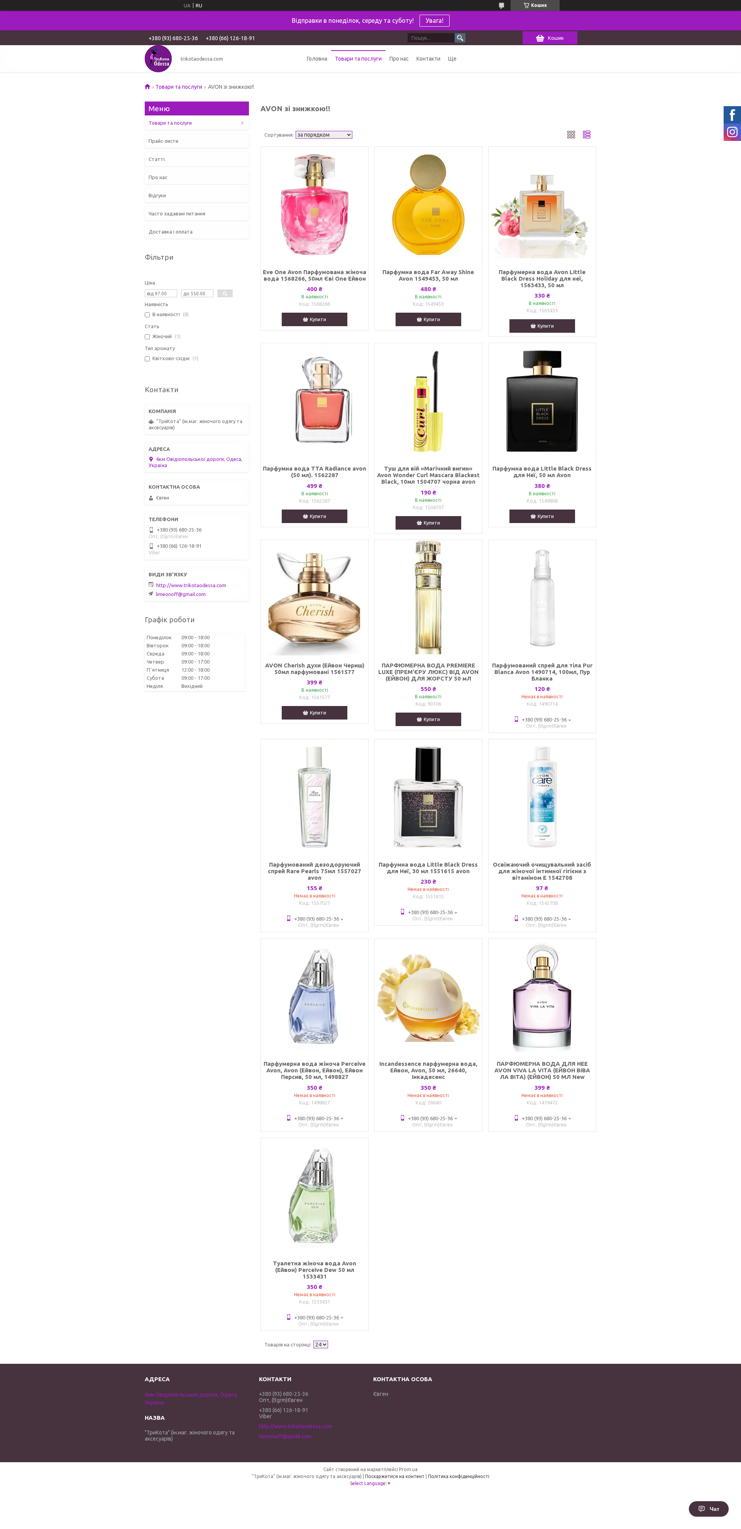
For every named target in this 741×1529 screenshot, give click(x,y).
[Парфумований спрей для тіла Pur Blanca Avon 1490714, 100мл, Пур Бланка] (542, 598)
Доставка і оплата (171, 231)
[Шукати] (460, 37)
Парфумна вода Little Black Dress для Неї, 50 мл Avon (542, 471)
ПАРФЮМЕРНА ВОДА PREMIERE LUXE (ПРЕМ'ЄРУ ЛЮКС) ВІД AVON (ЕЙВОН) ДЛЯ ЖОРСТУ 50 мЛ (428, 672)
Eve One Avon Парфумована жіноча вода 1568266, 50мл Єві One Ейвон (314, 275)
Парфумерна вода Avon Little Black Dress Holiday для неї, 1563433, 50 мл (542, 278)
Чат (714, 1509)
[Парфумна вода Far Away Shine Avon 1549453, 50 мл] (428, 204)
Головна (317, 59)
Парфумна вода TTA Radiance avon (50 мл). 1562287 (314, 471)
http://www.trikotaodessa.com (191, 585)
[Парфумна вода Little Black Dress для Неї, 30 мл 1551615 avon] (428, 797)
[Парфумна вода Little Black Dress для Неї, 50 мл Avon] (542, 401)
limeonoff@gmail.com (181, 594)
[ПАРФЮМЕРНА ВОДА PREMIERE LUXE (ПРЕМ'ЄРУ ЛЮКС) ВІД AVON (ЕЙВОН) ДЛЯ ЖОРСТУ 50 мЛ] (428, 598)
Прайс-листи (163, 141)
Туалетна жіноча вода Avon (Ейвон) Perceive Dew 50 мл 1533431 (314, 1270)
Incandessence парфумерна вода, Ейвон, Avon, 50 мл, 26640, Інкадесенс (428, 1070)
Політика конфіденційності (458, 1476)
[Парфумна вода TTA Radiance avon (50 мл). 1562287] (314, 401)
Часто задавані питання (177, 213)
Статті (157, 159)
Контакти (428, 59)
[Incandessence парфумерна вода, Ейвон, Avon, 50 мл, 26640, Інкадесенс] (428, 996)
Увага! (434, 20)
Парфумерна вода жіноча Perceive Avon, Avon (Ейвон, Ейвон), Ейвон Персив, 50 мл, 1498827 (314, 1070)
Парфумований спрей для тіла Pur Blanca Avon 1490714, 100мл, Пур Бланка (542, 672)
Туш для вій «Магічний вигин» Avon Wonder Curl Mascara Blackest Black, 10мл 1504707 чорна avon (428, 475)
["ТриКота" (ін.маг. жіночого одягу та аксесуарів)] (158, 58)
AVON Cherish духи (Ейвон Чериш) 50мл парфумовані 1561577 (314, 668)
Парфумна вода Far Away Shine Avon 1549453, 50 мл (428, 275)
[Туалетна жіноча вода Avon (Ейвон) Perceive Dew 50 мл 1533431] (314, 1196)
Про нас (399, 59)
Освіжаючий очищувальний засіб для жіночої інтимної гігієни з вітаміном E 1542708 (542, 871)
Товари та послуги (358, 59)
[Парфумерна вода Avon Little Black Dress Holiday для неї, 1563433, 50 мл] (542, 204)
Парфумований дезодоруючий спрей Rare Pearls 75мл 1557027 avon (314, 871)
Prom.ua (408, 1469)
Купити (318, 319)
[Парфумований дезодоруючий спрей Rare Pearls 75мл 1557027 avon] (314, 797)
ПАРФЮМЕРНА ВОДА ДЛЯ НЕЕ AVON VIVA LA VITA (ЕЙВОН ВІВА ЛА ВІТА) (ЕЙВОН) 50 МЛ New (542, 1070)
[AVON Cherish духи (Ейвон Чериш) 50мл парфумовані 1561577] (314, 598)
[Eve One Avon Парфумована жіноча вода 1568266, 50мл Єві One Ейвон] (314, 204)
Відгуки (157, 195)
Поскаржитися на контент (395, 1476)
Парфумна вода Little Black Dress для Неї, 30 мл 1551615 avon (428, 867)
